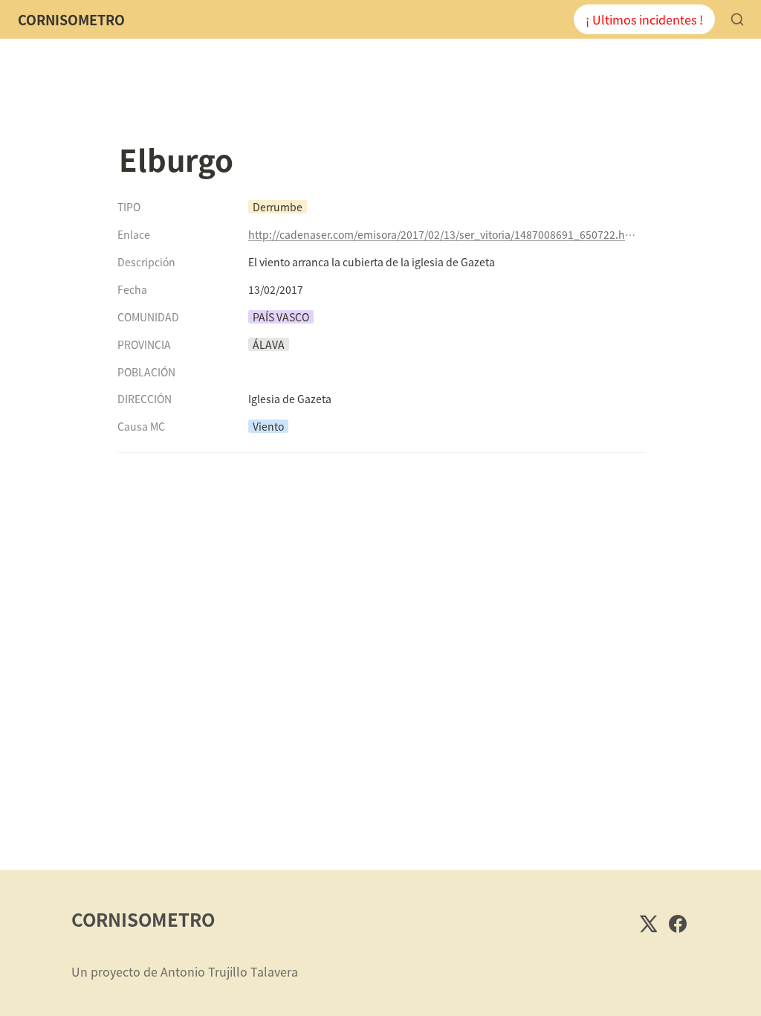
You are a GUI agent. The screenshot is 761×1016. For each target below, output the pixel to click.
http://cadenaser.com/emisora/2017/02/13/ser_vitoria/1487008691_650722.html (443, 234)
